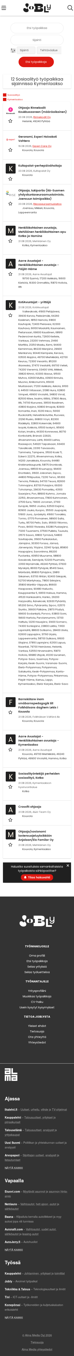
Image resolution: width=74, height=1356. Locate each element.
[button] (14, 51)
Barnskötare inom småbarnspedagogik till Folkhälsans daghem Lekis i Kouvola (38, 705)
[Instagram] (31, 935)
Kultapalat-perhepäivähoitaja (40, 166)
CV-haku (37, 1002)
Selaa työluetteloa (37, 972)
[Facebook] (25, 935)
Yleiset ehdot (37, 1026)
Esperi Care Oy (42, 146)
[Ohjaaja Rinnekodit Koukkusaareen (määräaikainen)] (11, 111)
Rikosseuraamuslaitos (47, 204)
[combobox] (37, 28)
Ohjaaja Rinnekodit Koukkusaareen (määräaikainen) (42, 110)
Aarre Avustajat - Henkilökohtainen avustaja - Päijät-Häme (38, 265)
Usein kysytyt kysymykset (37, 1007)
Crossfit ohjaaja (29, 807)
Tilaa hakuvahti (39, 877)
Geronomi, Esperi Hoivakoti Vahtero (37, 139)
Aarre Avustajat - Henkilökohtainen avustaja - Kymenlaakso (38, 740)
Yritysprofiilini (37, 991)
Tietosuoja (37, 1031)
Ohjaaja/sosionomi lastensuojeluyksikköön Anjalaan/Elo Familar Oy (36, 836)
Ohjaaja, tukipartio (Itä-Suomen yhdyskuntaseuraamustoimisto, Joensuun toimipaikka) (41, 194)
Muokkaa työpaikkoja (37, 996)
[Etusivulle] (37, 7)
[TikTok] (44, 935)
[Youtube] (50, 935)
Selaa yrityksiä (37, 967)
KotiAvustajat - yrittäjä (34, 302)
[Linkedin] (38, 935)
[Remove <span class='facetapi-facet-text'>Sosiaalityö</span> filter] (5, 95)
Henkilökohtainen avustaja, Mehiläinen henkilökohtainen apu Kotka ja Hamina (42, 232)
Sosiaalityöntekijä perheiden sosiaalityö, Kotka (39, 776)
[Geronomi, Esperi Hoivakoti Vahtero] (11, 140)
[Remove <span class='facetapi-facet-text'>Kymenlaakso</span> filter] (5, 99)
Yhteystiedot (37, 1042)
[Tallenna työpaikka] (10, 120)
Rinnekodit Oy (42, 117)
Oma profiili (37, 956)
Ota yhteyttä (37, 1037)
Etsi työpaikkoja (37, 961)
